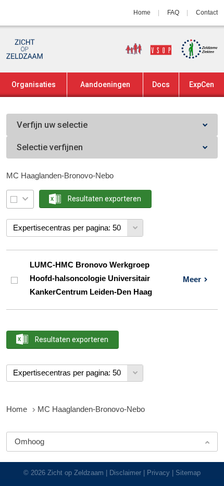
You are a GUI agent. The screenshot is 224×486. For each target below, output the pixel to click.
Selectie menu (25, 199)
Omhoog (29, 441)
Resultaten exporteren (104, 199)
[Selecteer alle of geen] (13, 199)
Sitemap (188, 473)
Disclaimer (125, 473)
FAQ (173, 12)
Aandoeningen (105, 84)
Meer (192, 279)
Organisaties (33, 84)
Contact (207, 12)
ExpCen (201, 84)
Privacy (158, 473)
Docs (161, 84)
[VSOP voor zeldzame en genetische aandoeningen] (145, 49)
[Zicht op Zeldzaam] (24, 49)
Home (142, 12)
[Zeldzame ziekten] (196, 49)
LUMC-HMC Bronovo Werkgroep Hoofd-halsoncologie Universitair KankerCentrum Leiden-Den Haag (91, 278)
